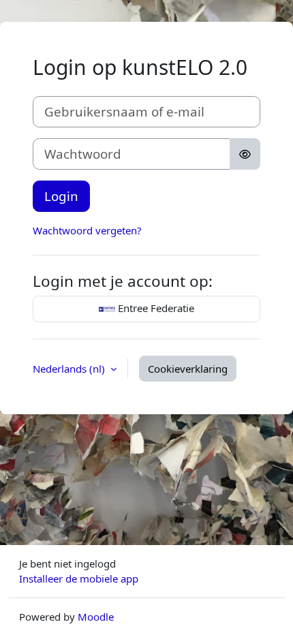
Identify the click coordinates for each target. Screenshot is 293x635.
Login (61, 195)
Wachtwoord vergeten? (87, 230)
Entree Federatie (154, 308)
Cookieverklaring (188, 368)
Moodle (96, 616)
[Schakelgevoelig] (245, 154)
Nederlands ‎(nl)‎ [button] (70, 368)
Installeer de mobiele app (78, 578)
